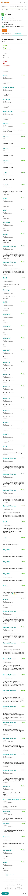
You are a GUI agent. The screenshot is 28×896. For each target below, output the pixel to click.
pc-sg (5, 75)
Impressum (22, 879)
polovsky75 (6, 350)
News (20, 882)
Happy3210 (6, 811)
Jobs (24, 882)
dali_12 (5, 137)
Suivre (4, 30)
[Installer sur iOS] (8, 888)
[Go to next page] (13, 875)
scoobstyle (6, 786)
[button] (20, 2)
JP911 (5, 173)
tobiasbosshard (8, 111)
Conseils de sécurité (10, 885)
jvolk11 (5, 302)
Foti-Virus (6, 586)
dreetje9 (5, 599)
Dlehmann (6, 823)
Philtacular (6, 99)
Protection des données (8, 882)
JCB (4, 538)
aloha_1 (5, 185)
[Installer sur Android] (19, 888)
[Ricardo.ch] (5, 2)
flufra (5, 862)
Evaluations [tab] (18, 33)
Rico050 (5, 123)
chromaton (6, 314)
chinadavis (6, 222)
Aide (16, 882)
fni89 (4, 210)
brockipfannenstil (8, 87)
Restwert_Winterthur (9, 246)
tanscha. (6, 422)
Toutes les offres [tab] (6, 33)
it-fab (5, 198)
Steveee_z (6, 290)
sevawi (5, 234)
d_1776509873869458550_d (12, 799)
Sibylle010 (6, 550)
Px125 (5, 278)
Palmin (5, 446)
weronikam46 (7, 850)
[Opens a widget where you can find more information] (5, 893)
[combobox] (14, 6)
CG (3, 879)
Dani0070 (6, 434)
